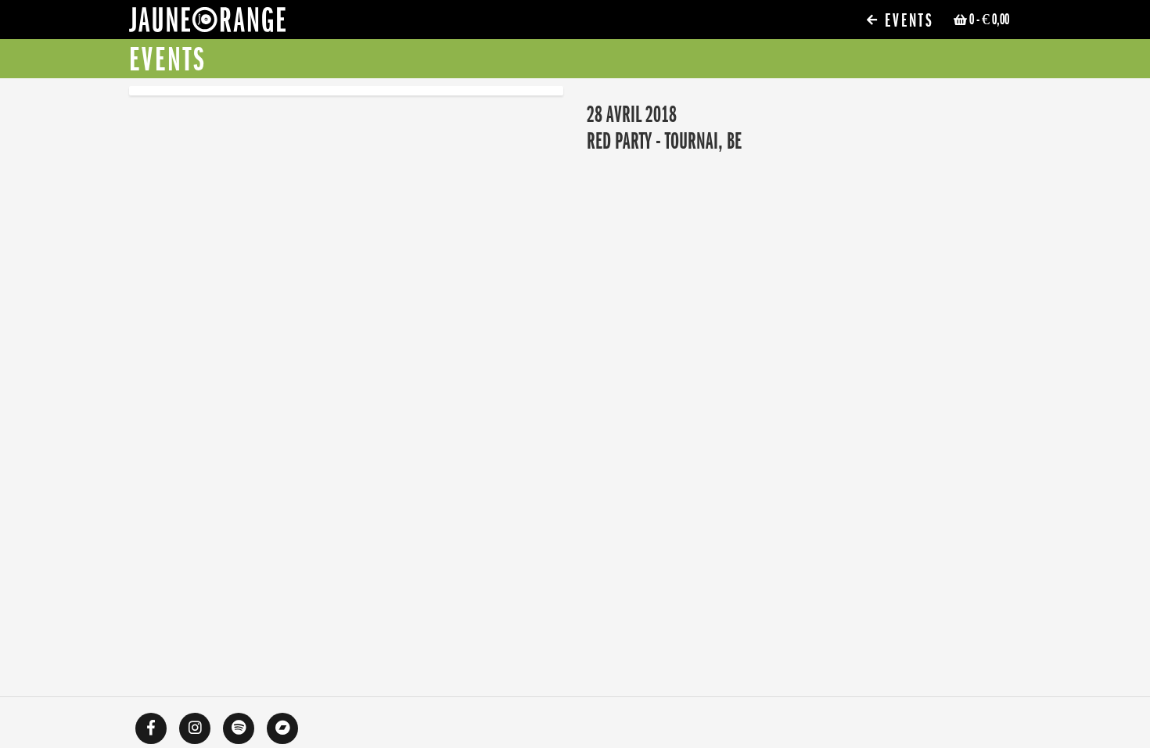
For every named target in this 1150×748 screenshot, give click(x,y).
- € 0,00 (989, 19)
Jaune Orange (207, 23)
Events (906, 20)
